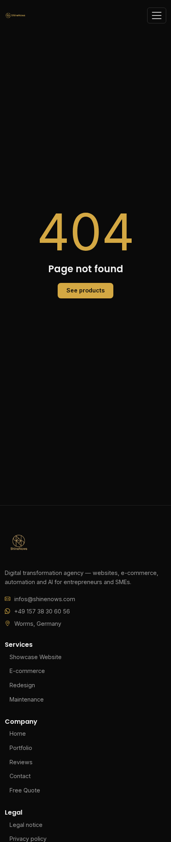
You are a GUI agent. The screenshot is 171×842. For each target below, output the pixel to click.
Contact (20, 776)
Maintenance (27, 699)
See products (85, 290)
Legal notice (26, 824)
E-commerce (27, 670)
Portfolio (21, 747)
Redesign (22, 685)
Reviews (21, 762)
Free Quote (25, 790)
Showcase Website (36, 657)
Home (18, 733)
